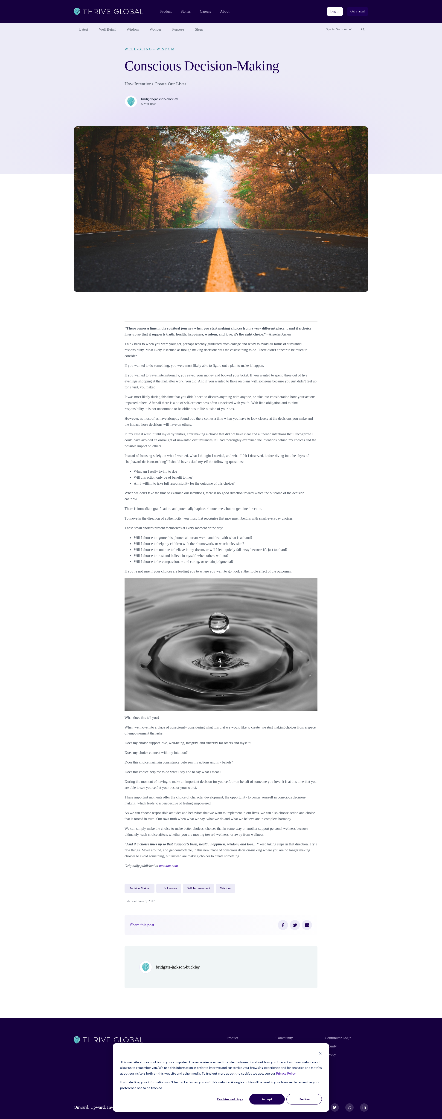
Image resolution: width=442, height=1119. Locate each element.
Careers (205, 11)
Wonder (155, 29)
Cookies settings (230, 1099)
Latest (83, 29)
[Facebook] (283, 925)
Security (331, 1046)
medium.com (168, 866)
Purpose (178, 29)
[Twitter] (295, 925)
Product (166, 11)
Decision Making (139, 888)
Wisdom (133, 29)
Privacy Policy (286, 1073)
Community (284, 1038)
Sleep (199, 29)
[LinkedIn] (307, 925)
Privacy (330, 1054)
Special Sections (336, 29)
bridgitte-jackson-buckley (159, 99)
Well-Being (107, 29)
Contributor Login (338, 1038)
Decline (304, 1099)
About (224, 11)
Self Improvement (198, 888)
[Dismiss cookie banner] (320, 1053)
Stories (186, 11)
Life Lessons (168, 888)
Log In (334, 11)
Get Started (357, 11)
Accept (267, 1099)
